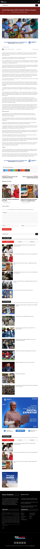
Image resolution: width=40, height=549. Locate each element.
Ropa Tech (32, 545)
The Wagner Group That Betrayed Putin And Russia (24, 316)
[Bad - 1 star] (2, 209)
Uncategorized (24, 519)
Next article (35, 175)
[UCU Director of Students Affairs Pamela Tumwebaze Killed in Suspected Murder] (7, 248)
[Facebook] (4, 170)
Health (22, 514)
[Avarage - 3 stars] (4, 209)
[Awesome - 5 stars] (6, 209)
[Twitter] (7, 170)
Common (32, 241)
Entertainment (32, 513)
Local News (8, 12)
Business (22, 513)
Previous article (5, 175)
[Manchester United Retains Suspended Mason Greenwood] (8, 355)
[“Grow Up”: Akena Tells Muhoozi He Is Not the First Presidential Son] (7, 257)
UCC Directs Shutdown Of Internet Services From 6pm (23, 290)
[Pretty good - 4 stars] (5, 209)
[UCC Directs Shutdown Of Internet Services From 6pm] (7, 294)
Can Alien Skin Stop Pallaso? (20, 373)
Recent (8, 241)
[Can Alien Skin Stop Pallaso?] (8, 378)
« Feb (3, 527)
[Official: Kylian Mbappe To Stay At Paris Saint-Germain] (8, 367)
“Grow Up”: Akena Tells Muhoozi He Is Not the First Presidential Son (26, 452)
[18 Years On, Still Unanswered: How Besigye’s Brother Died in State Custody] (7, 285)
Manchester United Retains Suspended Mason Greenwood (25, 350)
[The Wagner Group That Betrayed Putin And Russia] (8, 321)
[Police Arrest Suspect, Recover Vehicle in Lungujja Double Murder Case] (7, 266)
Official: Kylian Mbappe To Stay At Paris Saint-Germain (24, 362)
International (32, 514)
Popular (20, 241)
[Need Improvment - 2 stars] (3, 209)
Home (4, 12)
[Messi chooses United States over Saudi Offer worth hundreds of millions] (8, 309)
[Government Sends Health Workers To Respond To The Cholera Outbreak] (8, 332)
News (30, 516)
